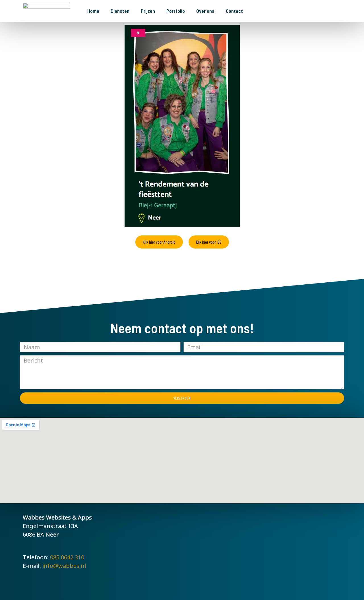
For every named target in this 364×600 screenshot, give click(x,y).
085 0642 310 (67, 557)
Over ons (205, 11)
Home (93, 11)
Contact (234, 11)
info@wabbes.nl (64, 566)
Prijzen (148, 11)
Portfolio (175, 11)
